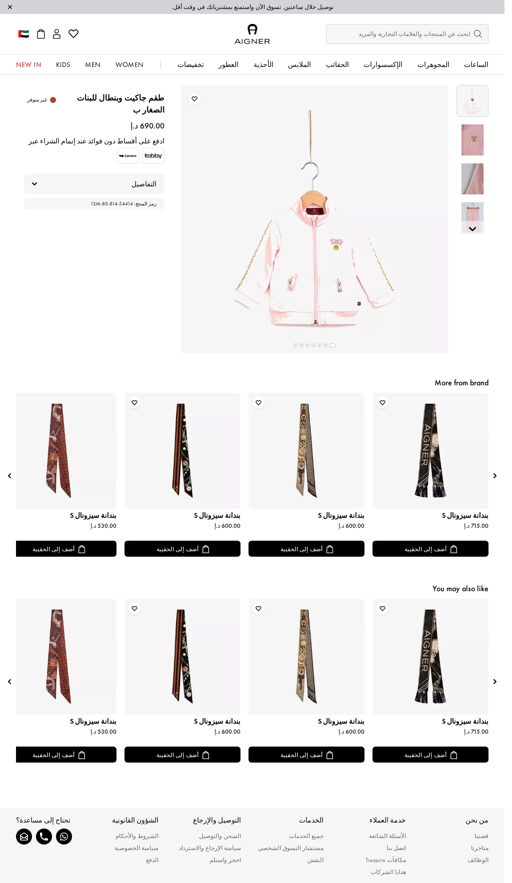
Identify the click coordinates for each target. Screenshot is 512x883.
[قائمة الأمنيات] (73, 33)
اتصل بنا (396, 848)
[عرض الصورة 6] (301, 345)
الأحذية (264, 64)
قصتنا (481, 836)
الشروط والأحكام (137, 836)
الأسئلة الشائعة (387, 836)
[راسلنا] (24, 837)
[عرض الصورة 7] (295, 345)
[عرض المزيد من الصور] (472, 229)
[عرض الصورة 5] (307, 345)
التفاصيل (144, 183)
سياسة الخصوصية (136, 848)
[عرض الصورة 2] (472, 140)
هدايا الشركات (388, 872)
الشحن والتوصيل (220, 836)
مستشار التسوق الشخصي (291, 848)
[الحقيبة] (41, 34)
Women (130, 64)
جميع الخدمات (306, 836)
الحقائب (337, 64)
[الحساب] (56, 34)
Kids (63, 64)
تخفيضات (191, 64)
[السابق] (495, 475)
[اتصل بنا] (44, 837)
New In (28, 64)
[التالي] (9, 475)
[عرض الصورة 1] (472, 101)
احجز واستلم (225, 860)
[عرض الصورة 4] (472, 218)
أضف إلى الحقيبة (425, 549)
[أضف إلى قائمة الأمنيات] (194, 99)
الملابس (299, 64)
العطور (228, 64)
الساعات (476, 64)
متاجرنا (479, 848)
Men (93, 64)
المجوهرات (434, 64)
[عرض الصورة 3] (472, 179)
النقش (316, 860)
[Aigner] (252, 34)
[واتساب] (64, 837)
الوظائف (478, 860)
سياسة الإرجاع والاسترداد (210, 848)
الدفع (152, 860)
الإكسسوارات (383, 64)
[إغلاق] (10, 7)
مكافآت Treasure (386, 860)
